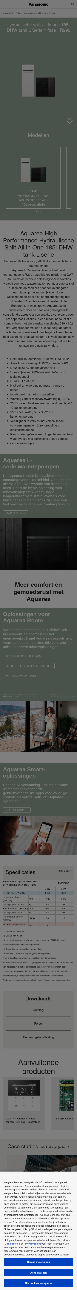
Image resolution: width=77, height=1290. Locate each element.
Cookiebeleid (12, 1243)
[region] (38, 1231)
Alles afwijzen (38, 1272)
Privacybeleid (33, 1243)
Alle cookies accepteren (38, 1283)
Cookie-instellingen (38, 1262)
